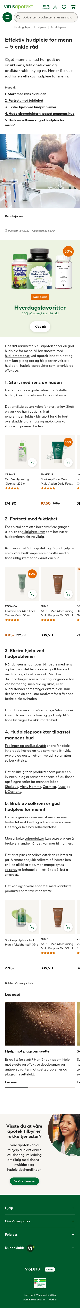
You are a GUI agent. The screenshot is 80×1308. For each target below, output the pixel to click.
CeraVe (10, 474)
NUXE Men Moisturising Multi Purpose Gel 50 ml (57, 613)
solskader (47, 822)
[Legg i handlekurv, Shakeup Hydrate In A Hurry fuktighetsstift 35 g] (32, 927)
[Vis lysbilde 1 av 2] (22, 640)
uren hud (34, 684)
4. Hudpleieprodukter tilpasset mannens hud (39, 113)
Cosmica (11, 606)
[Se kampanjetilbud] (40, 313)
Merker (53, 1299)
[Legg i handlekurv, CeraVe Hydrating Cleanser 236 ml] (32, 462)
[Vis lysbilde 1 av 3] (19, 509)
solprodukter (34, 838)
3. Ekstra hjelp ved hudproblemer (30, 107)
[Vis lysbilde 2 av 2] (57, 640)
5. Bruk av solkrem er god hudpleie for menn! (35, 122)
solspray (11, 869)
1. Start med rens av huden (25, 94)
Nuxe (62, 787)
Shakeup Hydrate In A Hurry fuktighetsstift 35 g (21, 942)
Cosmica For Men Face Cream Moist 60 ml (20, 613)
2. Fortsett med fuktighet (24, 100)
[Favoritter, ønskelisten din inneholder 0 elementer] (64, 6)
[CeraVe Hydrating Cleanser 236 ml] (22, 452)
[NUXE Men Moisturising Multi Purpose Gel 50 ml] (58, 584)
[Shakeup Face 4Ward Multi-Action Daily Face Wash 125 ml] (58, 452)
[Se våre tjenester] (24, 1154)
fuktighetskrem (33, 532)
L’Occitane (13, 791)
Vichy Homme (30, 787)
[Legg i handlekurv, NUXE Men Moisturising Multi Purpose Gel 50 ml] (68, 594)
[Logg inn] (54, 6)
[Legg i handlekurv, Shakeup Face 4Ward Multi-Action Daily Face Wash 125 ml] (68, 462)
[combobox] (46, 17)
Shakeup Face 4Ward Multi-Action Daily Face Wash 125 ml (56, 481)
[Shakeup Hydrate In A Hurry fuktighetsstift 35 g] (22, 917)
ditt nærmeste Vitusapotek (32, 346)
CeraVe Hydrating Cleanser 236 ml (17, 481)
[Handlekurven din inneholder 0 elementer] (73, 6)
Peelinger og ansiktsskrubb (25, 746)
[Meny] (7, 17)
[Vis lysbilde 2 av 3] (47, 509)
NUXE (45, 606)
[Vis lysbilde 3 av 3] (68, 509)
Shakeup (47, 474)
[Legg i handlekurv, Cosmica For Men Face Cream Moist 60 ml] (32, 594)
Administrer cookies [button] (34, 1299)
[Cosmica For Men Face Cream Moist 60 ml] (22, 584)
